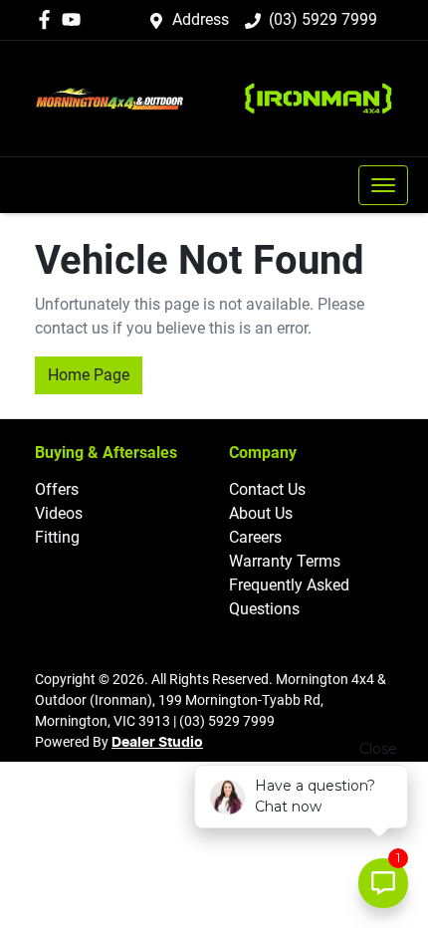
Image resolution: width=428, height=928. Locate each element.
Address (200, 19)
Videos (59, 513)
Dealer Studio (157, 743)
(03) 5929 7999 (323, 19)
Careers (255, 537)
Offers (57, 489)
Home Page (88, 374)
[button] (383, 185)
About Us (261, 513)
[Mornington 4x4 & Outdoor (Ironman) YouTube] (75, 19)
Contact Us (267, 489)
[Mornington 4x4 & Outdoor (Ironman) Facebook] (48, 19)
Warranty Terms (284, 561)
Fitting (57, 537)
